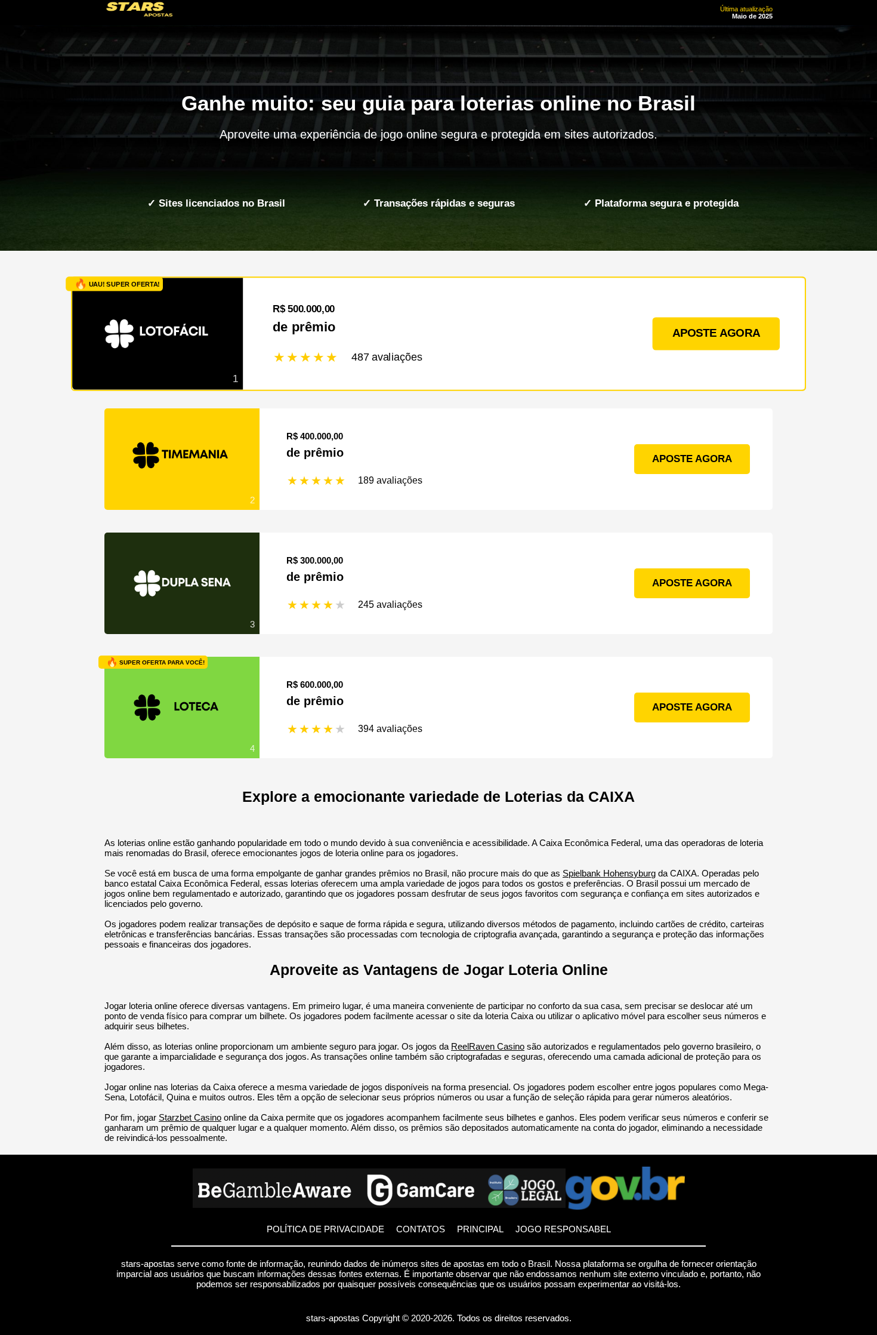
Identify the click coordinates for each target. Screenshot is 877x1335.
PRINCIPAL (480, 1229)
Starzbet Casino (190, 1117)
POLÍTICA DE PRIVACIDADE (325, 1229)
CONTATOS (420, 1229)
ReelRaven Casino (487, 1046)
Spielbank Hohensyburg (609, 873)
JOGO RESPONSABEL (563, 1229)
